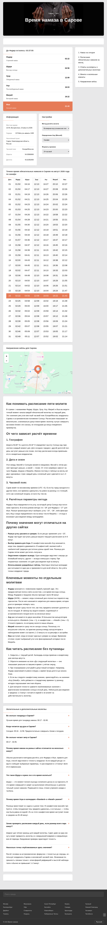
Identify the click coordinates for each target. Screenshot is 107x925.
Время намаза (13, 922)
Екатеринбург (7, 907)
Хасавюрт (88, 910)
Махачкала (27, 904)
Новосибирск (48, 910)
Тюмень (6, 914)
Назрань (26, 914)
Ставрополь (28, 910)
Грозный (88, 904)
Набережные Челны (51, 914)
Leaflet (59, 393)
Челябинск (89, 914)
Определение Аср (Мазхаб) (52, 135)
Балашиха (68, 914)
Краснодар (68, 910)
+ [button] (6, 356)
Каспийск (47, 907)
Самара (67, 907)
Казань (67, 904)
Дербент (6, 910)
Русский (99, 922)
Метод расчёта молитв (50, 124)
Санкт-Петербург (50, 904)
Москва (5, 904)
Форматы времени (49, 147)
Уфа (25, 907)
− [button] (6, 360)
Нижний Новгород (91, 907)
